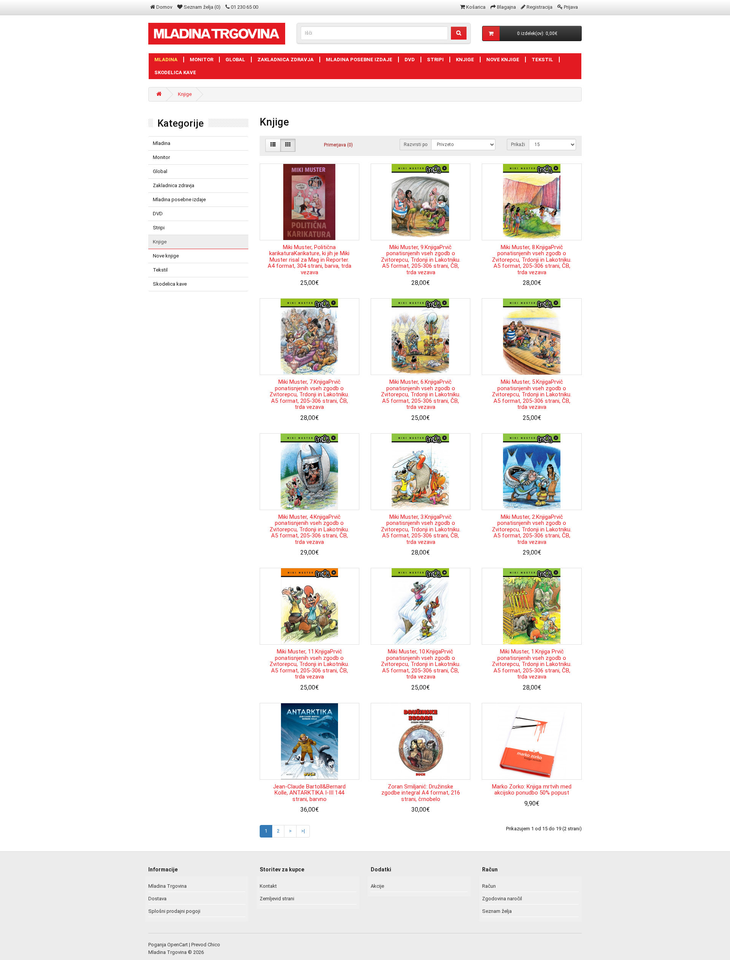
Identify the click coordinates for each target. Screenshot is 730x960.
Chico (214, 944)
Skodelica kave (175, 72)
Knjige (465, 59)
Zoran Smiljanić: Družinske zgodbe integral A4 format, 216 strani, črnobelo (420, 793)
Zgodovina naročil (502, 898)
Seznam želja (497, 911)
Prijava (571, 7)
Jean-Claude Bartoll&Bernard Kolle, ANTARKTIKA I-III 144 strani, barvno (309, 793)
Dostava (157, 898)
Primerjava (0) (338, 145)
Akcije (377, 886)
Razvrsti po (415, 144)
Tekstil (542, 59)
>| (303, 831)
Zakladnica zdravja (285, 59)
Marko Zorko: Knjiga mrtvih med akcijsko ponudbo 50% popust (531, 789)
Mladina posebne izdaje (359, 59)
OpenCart (177, 944)
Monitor (201, 59)
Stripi (435, 59)
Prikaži (518, 144)
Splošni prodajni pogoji (174, 911)
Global (235, 59)
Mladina (166, 59)
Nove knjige (502, 59)
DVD (410, 59)
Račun (489, 886)
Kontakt (268, 886)
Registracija (539, 7)
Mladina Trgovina (167, 886)
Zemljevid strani (277, 898)
